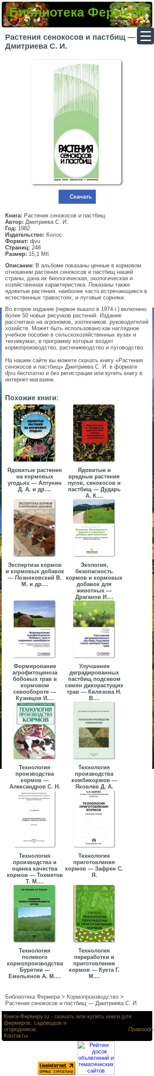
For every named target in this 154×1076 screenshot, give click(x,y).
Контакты (16, 1035)
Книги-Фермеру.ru (26, 1016)
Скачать (81, 197)
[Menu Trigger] (145, 35)
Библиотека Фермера (77, 12)
